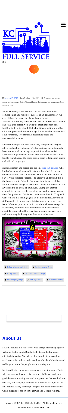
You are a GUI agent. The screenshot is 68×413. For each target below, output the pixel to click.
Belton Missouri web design (17, 267)
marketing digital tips (15, 280)
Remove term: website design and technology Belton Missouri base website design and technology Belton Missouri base (33, 102)
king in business (50, 168)
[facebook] (34, 69)
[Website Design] (26, 40)
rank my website (36, 280)
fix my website (12, 273)
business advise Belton (44, 267)
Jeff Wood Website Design (35, 273)
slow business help (56, 280)
